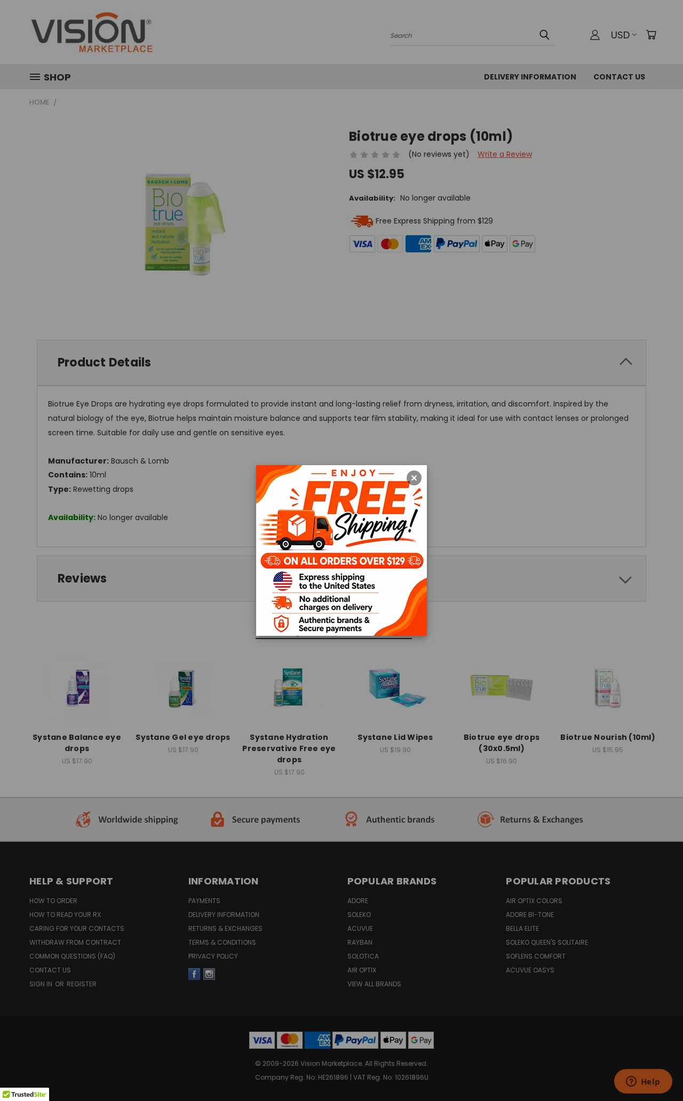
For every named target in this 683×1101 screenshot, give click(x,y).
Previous (655, 1048)
